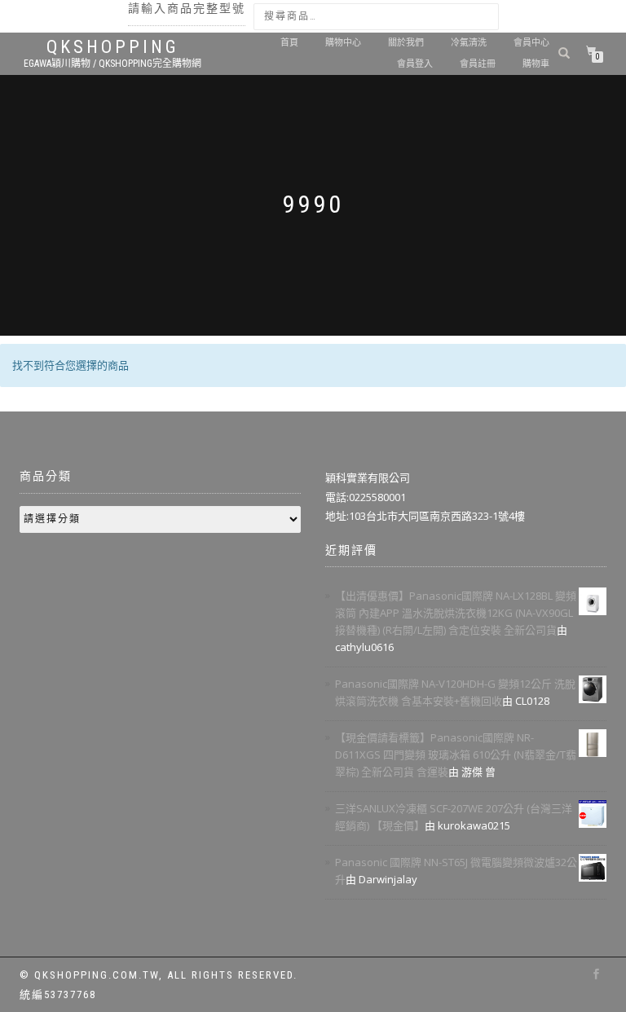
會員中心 (531, 42)
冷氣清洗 (469, 42)
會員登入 (415, 64)
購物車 (535, 64)
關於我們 (406, 42)
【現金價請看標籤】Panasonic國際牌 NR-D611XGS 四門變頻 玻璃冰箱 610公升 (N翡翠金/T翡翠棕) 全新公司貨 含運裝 (455, 754)
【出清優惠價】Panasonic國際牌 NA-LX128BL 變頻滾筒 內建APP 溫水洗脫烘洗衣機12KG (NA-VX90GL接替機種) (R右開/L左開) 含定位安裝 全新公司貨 (455, 612)
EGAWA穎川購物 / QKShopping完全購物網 (112, 63)
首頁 (289, 42)
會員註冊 (478, 64)
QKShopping (112, 47)
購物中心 (343, 42)
